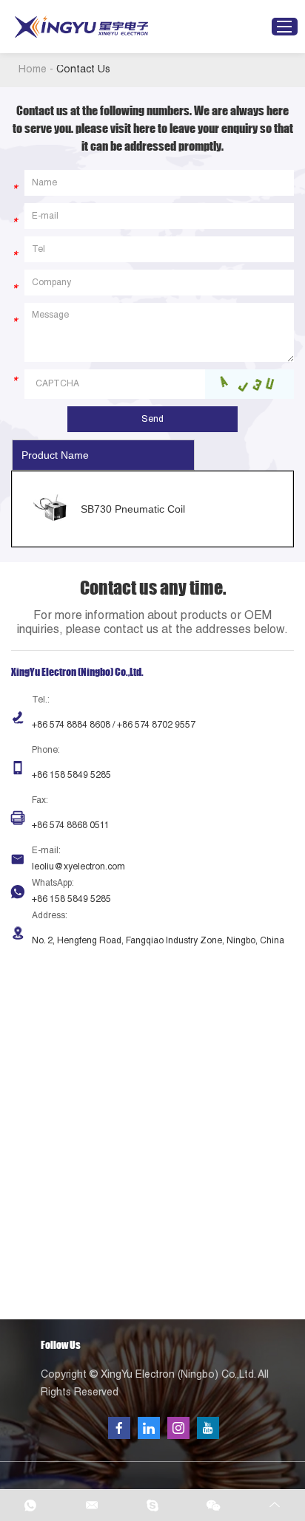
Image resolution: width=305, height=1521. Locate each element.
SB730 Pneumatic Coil (133, 509)
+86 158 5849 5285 (71, 899)
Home (33, 70)
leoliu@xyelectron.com (78, 867)
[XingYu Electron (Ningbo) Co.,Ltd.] (81, 27)
